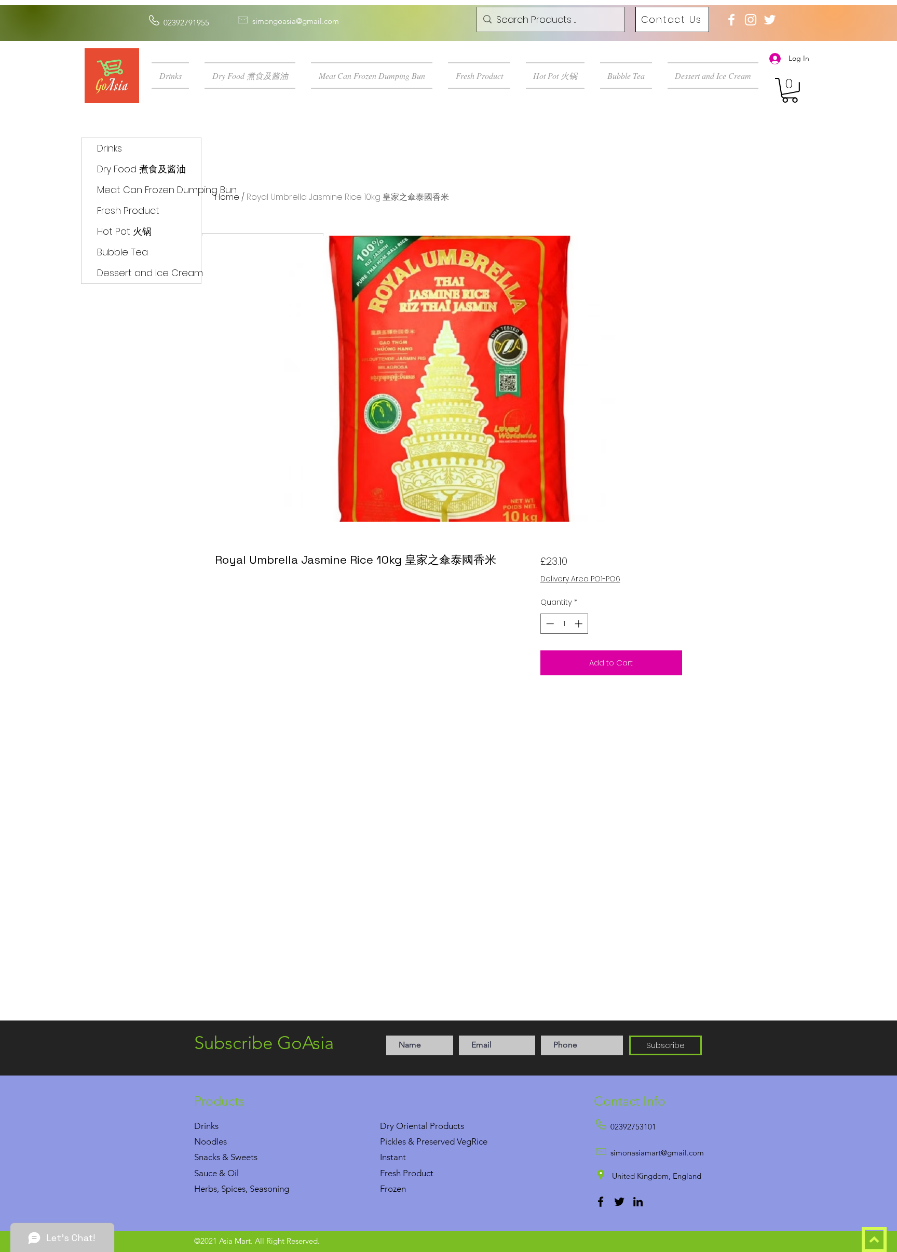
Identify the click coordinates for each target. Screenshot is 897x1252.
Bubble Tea (122, 252)
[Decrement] (549, 623)
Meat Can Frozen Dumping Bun (149, 189)
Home (227, 197)
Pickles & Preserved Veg (425, 1141)
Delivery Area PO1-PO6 (580, 579)
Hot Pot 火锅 (124, 231)
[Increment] (580, 623)
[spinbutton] (564, 623)
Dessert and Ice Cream (149, 272)
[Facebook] (600, 1201)
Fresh (390, 1173)
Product (418, 1173)
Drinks (109, 148)
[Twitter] (619, 1201)
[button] (174, 75)
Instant (393, 1157)
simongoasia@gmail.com (295, 21)
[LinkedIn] (638, 1201)
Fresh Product (128, 210)
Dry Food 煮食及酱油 (141, 168)
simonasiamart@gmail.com (657, 1153)
